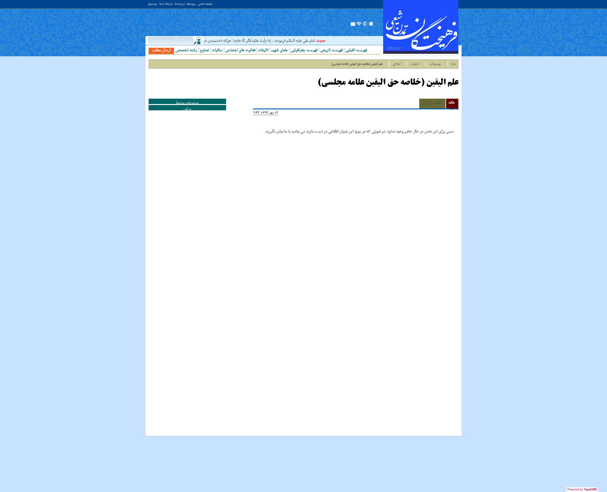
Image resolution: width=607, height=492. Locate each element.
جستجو (152, 4)
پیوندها (191, 4)
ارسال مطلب (161, 50)
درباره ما (180, 4)
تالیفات (263, 50)
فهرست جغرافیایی (304, 50)
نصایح (204, 50)
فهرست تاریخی (331, 50)
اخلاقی (397, 64)
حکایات (217, 50)
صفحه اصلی (205, 4)
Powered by (582, 489)
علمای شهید (279, 50)
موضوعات (435, 64)
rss (359, 25)
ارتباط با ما (166, 4)
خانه (453, 64)
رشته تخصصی (186, 50)
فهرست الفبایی (356, 50)
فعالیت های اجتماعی (240, 50)
